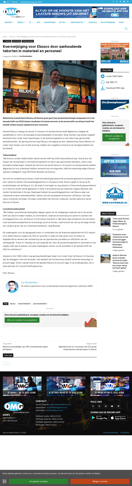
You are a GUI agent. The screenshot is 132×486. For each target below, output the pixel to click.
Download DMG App (115, 88)
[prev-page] (4, 363)
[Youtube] (124, 1)
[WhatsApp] (32, 335)
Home (5, 36)
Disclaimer (125, 432)
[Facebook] (113, 1)
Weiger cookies (99, 481)
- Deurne (12, 36)
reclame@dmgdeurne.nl (56, 407)
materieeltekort (24, 303)
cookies (25, 473)
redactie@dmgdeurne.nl (60, 404)
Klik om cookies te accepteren (22, 320)
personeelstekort (40, 303)
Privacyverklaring (110, 432)
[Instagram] (120, 1)
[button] (81, 12)
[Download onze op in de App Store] (118, 420)
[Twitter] (117, 1)
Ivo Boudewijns (25, 56)
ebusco (12, 303)
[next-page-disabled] (8, 363)
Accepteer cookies (38, 481)
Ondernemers (27, 41)
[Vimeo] (127, 1)
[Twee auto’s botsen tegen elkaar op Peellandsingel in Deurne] (106, 222)
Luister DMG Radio (114, 76)
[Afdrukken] (38, 335)
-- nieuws (7, 41)
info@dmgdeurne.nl (54, 410)
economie (16, 41)
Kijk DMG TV (111, 82)
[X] (26, 335)
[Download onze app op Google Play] (99, 420)
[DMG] (18, 12)
